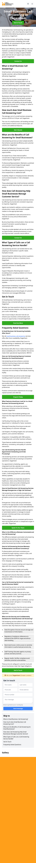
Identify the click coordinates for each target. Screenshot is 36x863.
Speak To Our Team (18, 528)
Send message (18, 708)
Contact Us (18, 61)
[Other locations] (28, 4)
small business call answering (15, 336)
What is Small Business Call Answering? (15, 719)
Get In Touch (18, 23)
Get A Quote (18, 130)
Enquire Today (18, 397)
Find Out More (18, 323)
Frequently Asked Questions (12, 744)
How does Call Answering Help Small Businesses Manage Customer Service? (15, 733)
